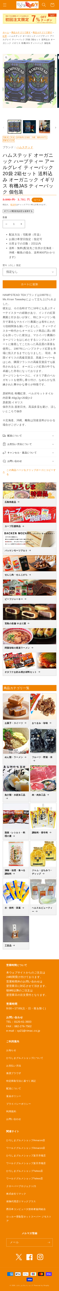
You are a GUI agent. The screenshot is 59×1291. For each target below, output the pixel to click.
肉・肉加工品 (39, 795)
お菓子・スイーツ (14, 723)
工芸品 (8, 945)
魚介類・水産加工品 (15, 795)
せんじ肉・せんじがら (16, 574)
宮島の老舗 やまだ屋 (15, 623)
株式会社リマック (16, 1193)
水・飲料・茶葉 (13, 908)
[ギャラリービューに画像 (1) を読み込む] (14, 126)
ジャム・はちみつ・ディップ (42, 872)
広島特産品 (10, 502)
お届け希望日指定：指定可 (25, 239)
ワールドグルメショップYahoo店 (24, 1178)
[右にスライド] (55, 127)
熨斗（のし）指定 (12, 265)
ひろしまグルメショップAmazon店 (25, 1140)
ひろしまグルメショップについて (24, 1058)
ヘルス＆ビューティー (42, 910)
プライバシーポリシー (18, 1103)
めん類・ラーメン (14, 757)
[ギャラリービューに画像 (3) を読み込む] (44, 126)
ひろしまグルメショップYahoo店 (24, 1171)
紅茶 (5, 36)
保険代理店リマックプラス (21, 1201)
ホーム (6, 32)
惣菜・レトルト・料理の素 (15, 834)
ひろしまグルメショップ (25, 1285)
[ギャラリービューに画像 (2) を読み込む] (29, 126)
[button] (4, 5)
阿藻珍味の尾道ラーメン (17, 648)
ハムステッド (25, 147)
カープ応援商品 (13, 526)
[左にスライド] (3, 127)
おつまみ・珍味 (40, 723)
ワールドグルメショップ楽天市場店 (26, 1163)
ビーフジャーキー (14, 599)
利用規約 (11, 1111)
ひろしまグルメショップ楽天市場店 (26, 1155)
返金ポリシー (13, 1096)
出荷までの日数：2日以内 (25, 243)
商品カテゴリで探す (21, 32)
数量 (5, 217)
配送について (13, 1088)
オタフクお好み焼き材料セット (21, 672)
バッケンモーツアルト (16, 550)
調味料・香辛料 (40, 832)
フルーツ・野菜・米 (42, 757)
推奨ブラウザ (13, 1073)
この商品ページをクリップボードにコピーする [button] (31, 472)
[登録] (49, 1242)
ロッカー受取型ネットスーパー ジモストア (28, 1218)
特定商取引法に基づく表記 (21, 1081)
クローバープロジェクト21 (21, 1186)
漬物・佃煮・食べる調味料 (15, 872)
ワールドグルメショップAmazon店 (25, 1148)
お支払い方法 (13, 1065)
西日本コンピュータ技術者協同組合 (26, 1209)
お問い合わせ (13, 1119)
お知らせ (11, 1050)
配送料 (13, 205)
